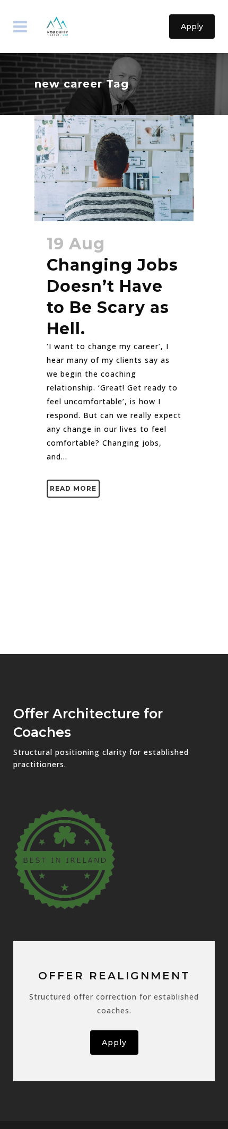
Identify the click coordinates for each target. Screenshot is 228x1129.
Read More (73, 488)
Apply (192, 26)
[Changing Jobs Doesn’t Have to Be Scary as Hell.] (114, 168)
